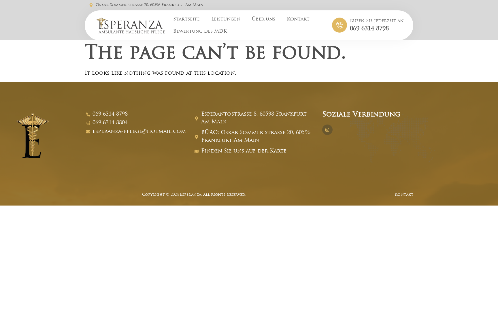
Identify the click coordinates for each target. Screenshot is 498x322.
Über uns (263, 19)
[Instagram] (327, 130)
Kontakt (298, 19)
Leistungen (225, 19)
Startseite (186, 19)
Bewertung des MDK (200, 31)
